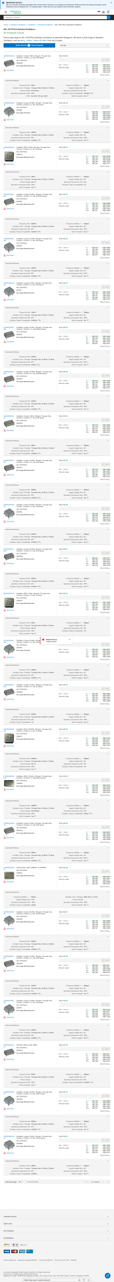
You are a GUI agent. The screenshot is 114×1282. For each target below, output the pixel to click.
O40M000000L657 (9, 461)
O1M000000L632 (9, 57)
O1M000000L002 (9, 594)
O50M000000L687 (9, 195)
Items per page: (11, 1182)
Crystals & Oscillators (17, 25)
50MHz (36, 40)
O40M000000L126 (9, 104)
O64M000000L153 (9, 505)
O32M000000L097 (9, 239)
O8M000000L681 (9, 1046)
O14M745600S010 (9, 868)
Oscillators (31, 25)
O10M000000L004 (9, 1137)
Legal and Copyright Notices (27, 1260)
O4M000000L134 (9, 148)
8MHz (22, 40)
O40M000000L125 (9, 1093)
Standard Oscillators (45, 25)
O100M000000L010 (9, 730)
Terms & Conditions (46, 1260)
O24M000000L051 (9, 1001)
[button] (5, 12)
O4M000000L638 (9, 417)
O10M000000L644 (9, 824)
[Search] (108, 17)
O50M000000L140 (9, 913)
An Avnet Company (10, 1272)
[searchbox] (55, 17)
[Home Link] (20, 12)
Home (6, 25)
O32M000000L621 (9, 957)
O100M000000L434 (9, 777)
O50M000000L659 (9, 550)
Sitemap (73, 1260)
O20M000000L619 (9, 328)
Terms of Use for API (62, 1260)
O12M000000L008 (9, 284)
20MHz (29, 40)
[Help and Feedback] (107, 1275)
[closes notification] (111, 2)
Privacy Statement (10, 1260)
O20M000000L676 (9, 685)
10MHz (44, 40)
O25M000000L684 (9, 372)
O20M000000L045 (9, 641)
